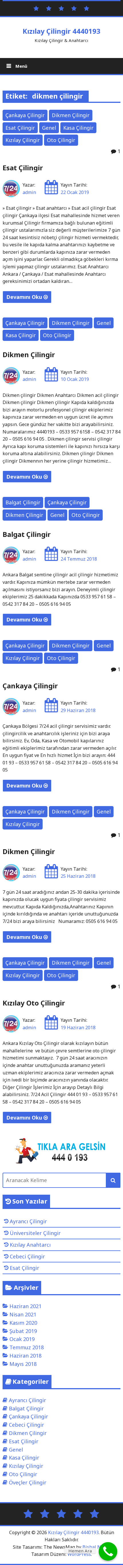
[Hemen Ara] (108, 1551)
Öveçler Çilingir (27, 1482)
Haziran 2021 (25, 1306)
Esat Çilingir (20, 127)
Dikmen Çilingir (71, 115)
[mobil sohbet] (74, 8)
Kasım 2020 (23, 1322)
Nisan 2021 (22, 1314)
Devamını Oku (24, 296)
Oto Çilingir (61, 140)
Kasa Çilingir (78, 127)
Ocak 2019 (22, 1339)
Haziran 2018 (25, 1355)
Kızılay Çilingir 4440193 (61, 31)
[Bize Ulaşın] (48, 8)
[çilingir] (86, 8)
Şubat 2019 (23, 1331)
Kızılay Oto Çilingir (34, 1003)
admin (29, 192)
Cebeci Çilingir (27, 1256)
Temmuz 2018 (26, 1347)
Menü (20, 66)
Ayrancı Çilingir (28, 1221)
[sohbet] (61, 8)
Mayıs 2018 (23, 1363)
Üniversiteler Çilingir (35, 1233)
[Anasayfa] (36, 8)
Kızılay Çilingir (22, 140)
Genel (49, 127)
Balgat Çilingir (22, 502)
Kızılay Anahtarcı (30, 1244)
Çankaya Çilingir (25, 115)
